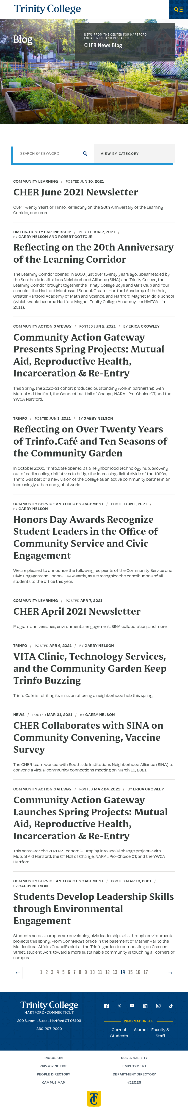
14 (123, 972)
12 (107, 972)
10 (92, 972)
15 (130, 972)
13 (115, 972)
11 (100, 972)
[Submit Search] (85, 153)
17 (146, 972)
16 (138, 972)
